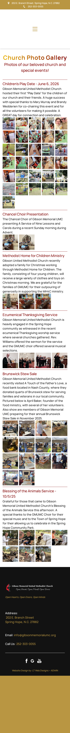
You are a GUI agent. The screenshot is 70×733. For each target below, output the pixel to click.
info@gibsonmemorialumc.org (35, 635)
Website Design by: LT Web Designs (30, 670)
